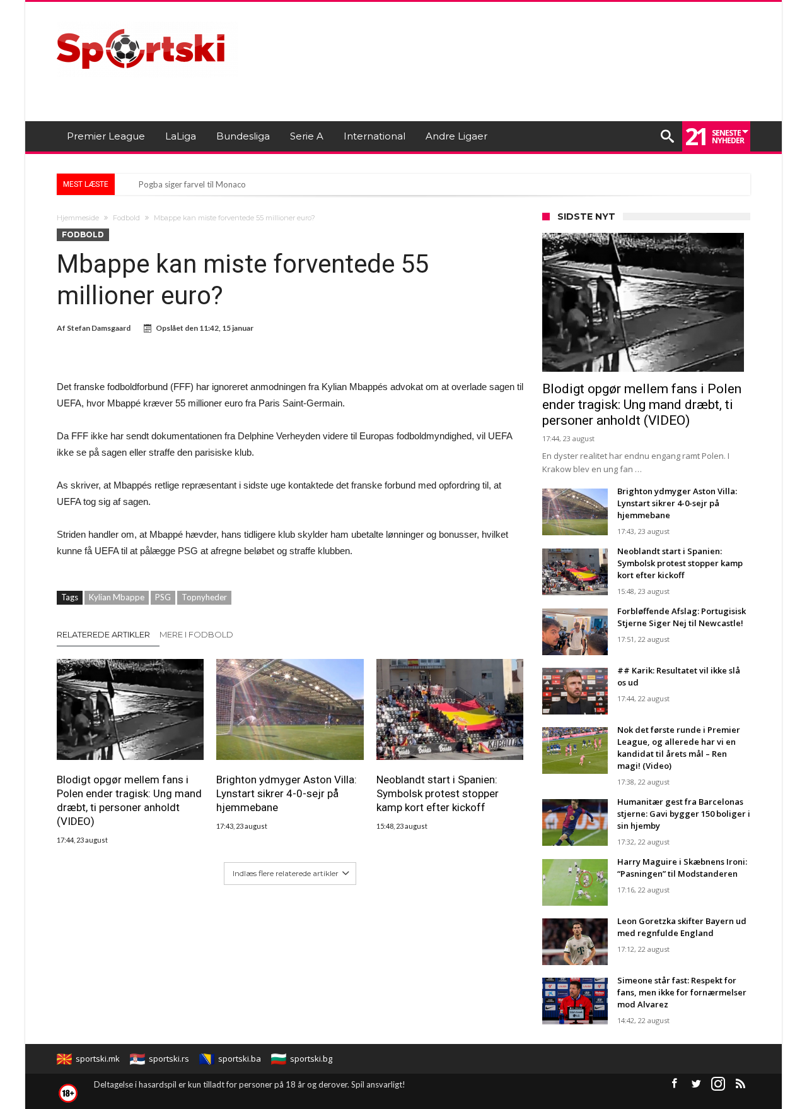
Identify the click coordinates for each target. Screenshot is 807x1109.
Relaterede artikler (103, 634)
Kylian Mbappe (116, 597)
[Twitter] (696, 1084)
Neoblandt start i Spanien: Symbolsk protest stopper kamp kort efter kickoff (437, 793)
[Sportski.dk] (147, 20)
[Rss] (740, 1084)
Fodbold (126, 217)
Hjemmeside (78, 217)
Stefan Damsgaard (99, 328)
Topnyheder (204, 597)
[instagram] (718, 1084)
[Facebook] (674, 1084)
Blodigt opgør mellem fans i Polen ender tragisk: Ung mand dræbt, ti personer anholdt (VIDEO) (129, 800)
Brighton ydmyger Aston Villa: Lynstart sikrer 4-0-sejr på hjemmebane (286, 793)
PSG (163, 597)
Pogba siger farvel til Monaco (192, 184)
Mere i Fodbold (196, 634)
